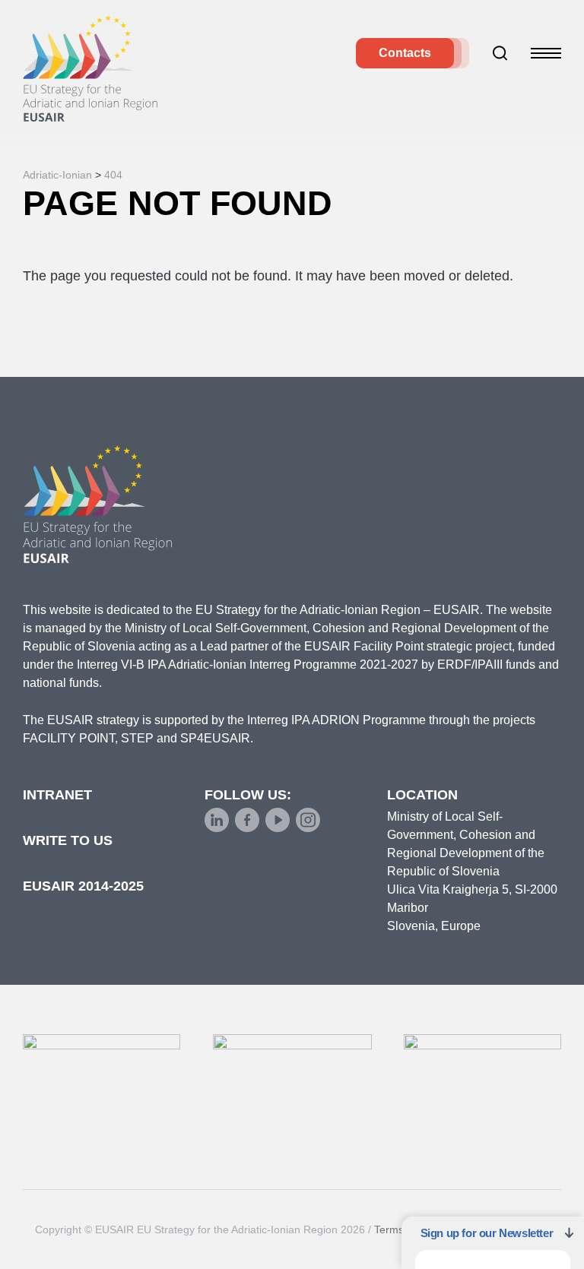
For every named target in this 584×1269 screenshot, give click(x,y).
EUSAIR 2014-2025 (83, 886)
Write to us (68, 840)
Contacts (405, 52)
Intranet (57, 794)
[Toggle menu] (546, 53)
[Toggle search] (500, 53)
